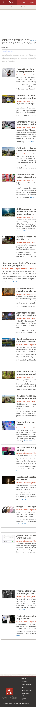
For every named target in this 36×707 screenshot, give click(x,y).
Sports (24, 699)
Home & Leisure (27, 690)
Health (23, 7)
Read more (31, 141)
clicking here (11, 61)
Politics (24, 696)
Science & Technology (24, 75)
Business (4, 7)
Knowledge (25, 693)
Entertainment (14, 7)
